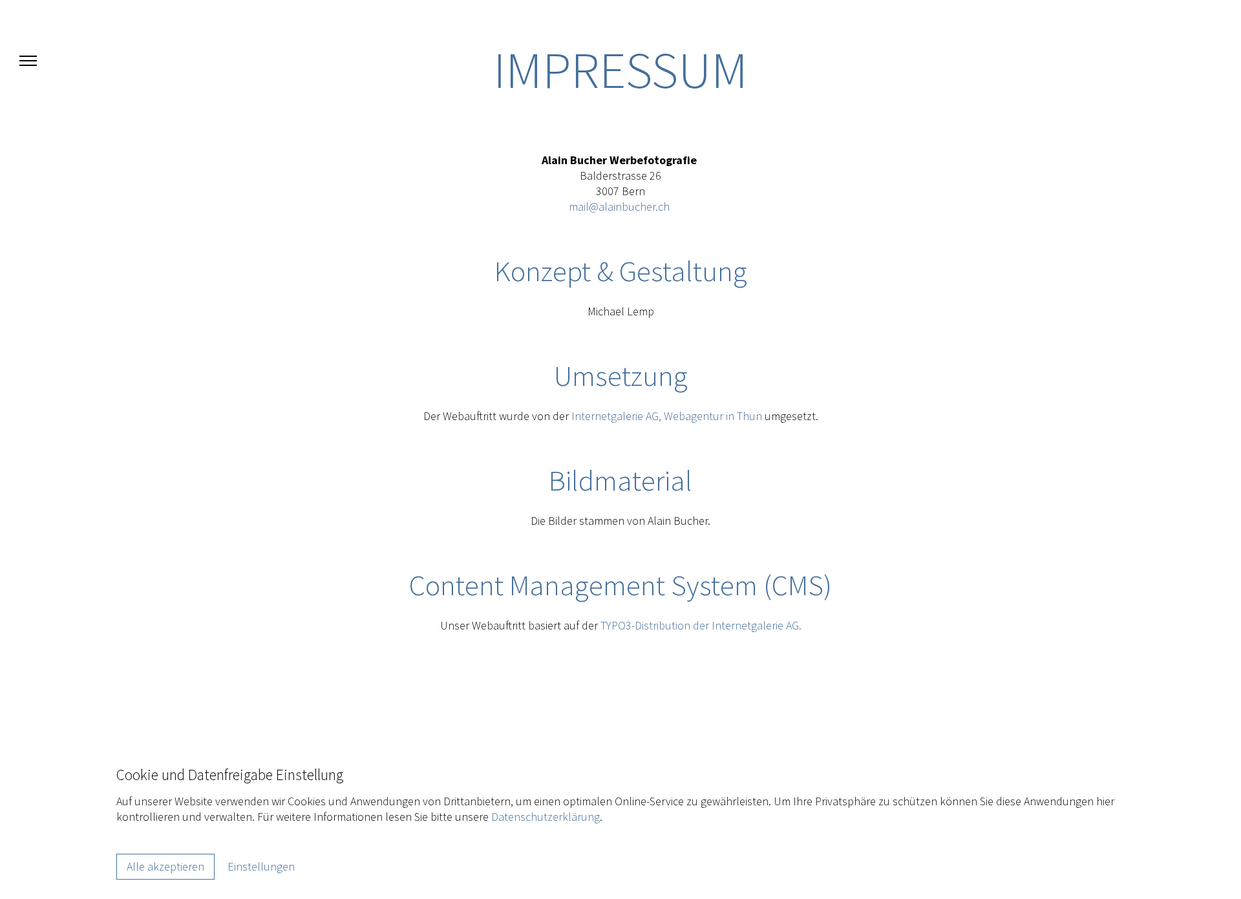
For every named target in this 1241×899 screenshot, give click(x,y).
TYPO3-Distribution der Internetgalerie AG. (700, 625)
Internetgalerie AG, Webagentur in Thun (665, 415)
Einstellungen (261, 866)
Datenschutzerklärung (545, 816)
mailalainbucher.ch (619, 206)
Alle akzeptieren (165, 866)
